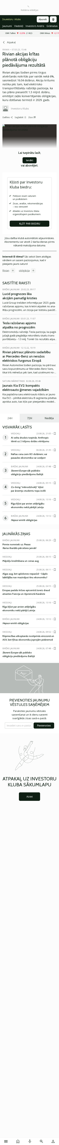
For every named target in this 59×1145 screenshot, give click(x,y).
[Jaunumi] (18, 1141)
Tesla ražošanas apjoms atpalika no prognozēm (19, 325)
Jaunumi (7, 26)
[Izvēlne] (6, 1141)
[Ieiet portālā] (53, 1141)
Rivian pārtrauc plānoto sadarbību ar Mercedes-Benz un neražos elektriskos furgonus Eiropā (26, 356)
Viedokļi (18, 26)
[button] (18, 726)
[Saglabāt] (55, 433)
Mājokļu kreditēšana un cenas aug (20, 560)
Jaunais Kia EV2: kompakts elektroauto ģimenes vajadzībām (25, 387)
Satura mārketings (13, 381)
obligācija (24, 270)
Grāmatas (52, 26)
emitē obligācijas (24, 520)
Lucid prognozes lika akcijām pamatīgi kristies (19, 296)
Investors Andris (35, 26)
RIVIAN (5, 49)
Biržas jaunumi (11, 289)
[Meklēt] (41, 1141)
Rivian (5, 270)
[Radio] (30, 1141)
